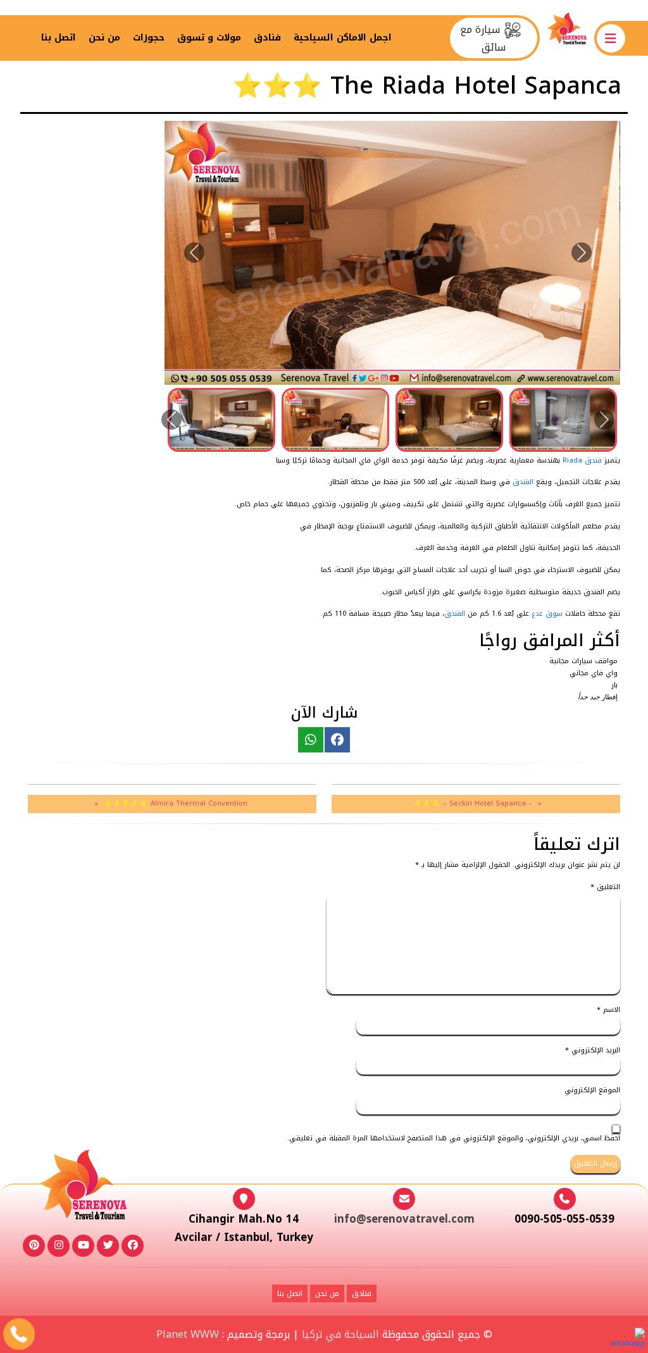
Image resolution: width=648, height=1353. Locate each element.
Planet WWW (187, 1334)
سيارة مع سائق (483, 38)
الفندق (523, 482)
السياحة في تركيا (340, 1334)
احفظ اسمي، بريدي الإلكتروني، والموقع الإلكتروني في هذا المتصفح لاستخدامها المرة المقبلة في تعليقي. (453, 1139)
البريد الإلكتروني (592, 1051)
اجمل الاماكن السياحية (343, 37)
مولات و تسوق (209, 37)
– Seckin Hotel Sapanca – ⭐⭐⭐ (473, 803)
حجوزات (149, 37)
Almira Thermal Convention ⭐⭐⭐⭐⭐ (175, 803)
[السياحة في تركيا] (566, 37)
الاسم (608, 1010)
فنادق (267, 37)
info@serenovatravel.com (404, 1219)
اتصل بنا (58, 37)
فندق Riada (582, 460)
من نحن (104, 37)
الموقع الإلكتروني (592, 1091)
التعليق (605, 888)
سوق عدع (547, 613)
